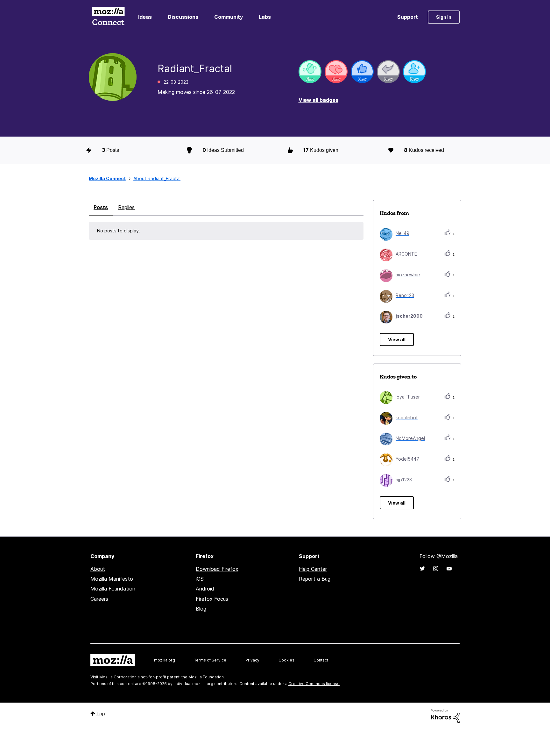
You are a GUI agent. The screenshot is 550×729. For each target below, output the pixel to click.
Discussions (183, 17)
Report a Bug (314, 579)
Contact (321, 660)
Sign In (443, 17)
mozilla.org (164, 660)
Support (407, 17)
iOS (200, 579)
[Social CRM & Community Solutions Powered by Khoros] (445, 715)
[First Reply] (388, 71)
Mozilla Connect (108, 17)
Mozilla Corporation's (119, 677)
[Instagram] (436, 568)
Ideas (145, 17)
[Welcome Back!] (310, 71)
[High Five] (336, 71)
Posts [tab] (101, 207)
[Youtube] (449, 568)
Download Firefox (217, 569)
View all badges (318, 100)
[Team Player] (362, 71)
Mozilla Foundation (112, 588)
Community (228, 17)
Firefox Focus (212, 599)
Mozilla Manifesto (111, 579)
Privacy (252, 660)
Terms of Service (210, 660)
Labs (265, 17)
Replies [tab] (126, 207)
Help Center (313, 569)
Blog (201, 608)
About (97, 569)
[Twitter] (422, 568)
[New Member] (414, 71)
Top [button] (100, 713)
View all (396, 339)
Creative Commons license (314, 683)
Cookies (286, 660)
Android (205, 588)
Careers (99, 599)
